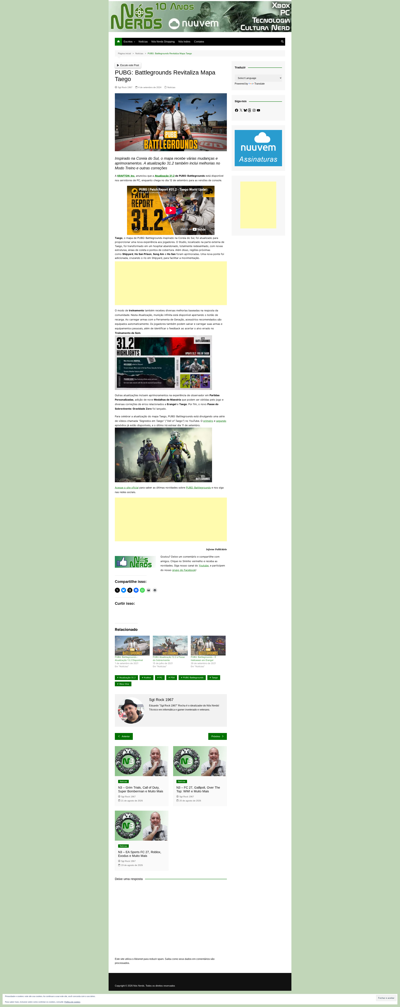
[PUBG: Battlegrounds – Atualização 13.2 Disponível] (132, 646)
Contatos (199, 41)
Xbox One (124, 684)
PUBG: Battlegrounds (198, 487)
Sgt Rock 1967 (125, 87)
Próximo (215, 736)
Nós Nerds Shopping (163, 41)
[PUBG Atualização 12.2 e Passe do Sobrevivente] (170, 646)
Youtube (204, 565)
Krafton (147, 677)
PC (160, 677)
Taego (215, 677)
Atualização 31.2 (165, 175)
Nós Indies (184, 41)
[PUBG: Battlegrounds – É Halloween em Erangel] (208, 646)
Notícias (143, 41)
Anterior (126, 736)
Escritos (128, 41)
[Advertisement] (171, 283)
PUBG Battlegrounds (193, 677)
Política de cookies (72, 1002)
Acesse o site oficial (127, 487)
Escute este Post (129, 65)
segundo (221, 420)
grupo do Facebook (184, 570)
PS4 (173, 677)
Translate (259, 83)
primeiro (208, 420)
